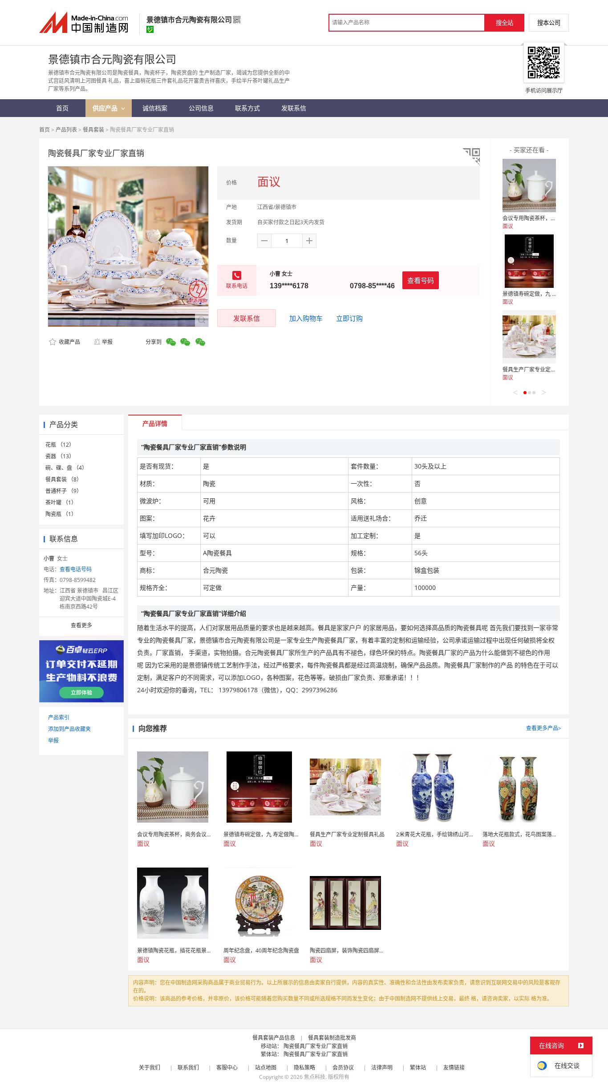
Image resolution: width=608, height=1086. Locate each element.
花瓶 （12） (59, 444)
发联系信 (246, 318)
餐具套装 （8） (63, 479)
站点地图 (265, 1067)
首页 (44, 129)
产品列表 (66, 129)
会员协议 (343, 1067)
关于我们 (149, 1067)
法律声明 (382, 1067)
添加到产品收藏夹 (69, 729)
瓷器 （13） (59, 456)
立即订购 (349, 318)
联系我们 (188, 1067)
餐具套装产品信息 (273, 1038)
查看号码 (420, 280)
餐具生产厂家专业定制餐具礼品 (540, 369)
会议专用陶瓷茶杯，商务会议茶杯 (543, 218)
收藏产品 (68, 342)
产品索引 (58, 717)
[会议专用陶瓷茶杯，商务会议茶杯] (529, 185)
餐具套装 (93, 129)
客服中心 (227, 1067)
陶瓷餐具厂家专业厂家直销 (316, 1046)
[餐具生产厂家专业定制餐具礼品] (529, 336)
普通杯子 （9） (63, 491)
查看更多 (81, 625)
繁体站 (418, 1067)
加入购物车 (306, 318)
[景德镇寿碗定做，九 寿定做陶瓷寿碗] (529, 261)
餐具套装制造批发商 (332, 1038)
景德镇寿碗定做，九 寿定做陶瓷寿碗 (546, 294)
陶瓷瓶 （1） (61, 514)
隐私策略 (304, 1067)
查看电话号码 (76, 569)
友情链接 (454, 1067)
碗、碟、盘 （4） (66, 468)
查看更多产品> (543, 728)
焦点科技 (314, 1077)
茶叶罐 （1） (61, 502)
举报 (107, 342)
